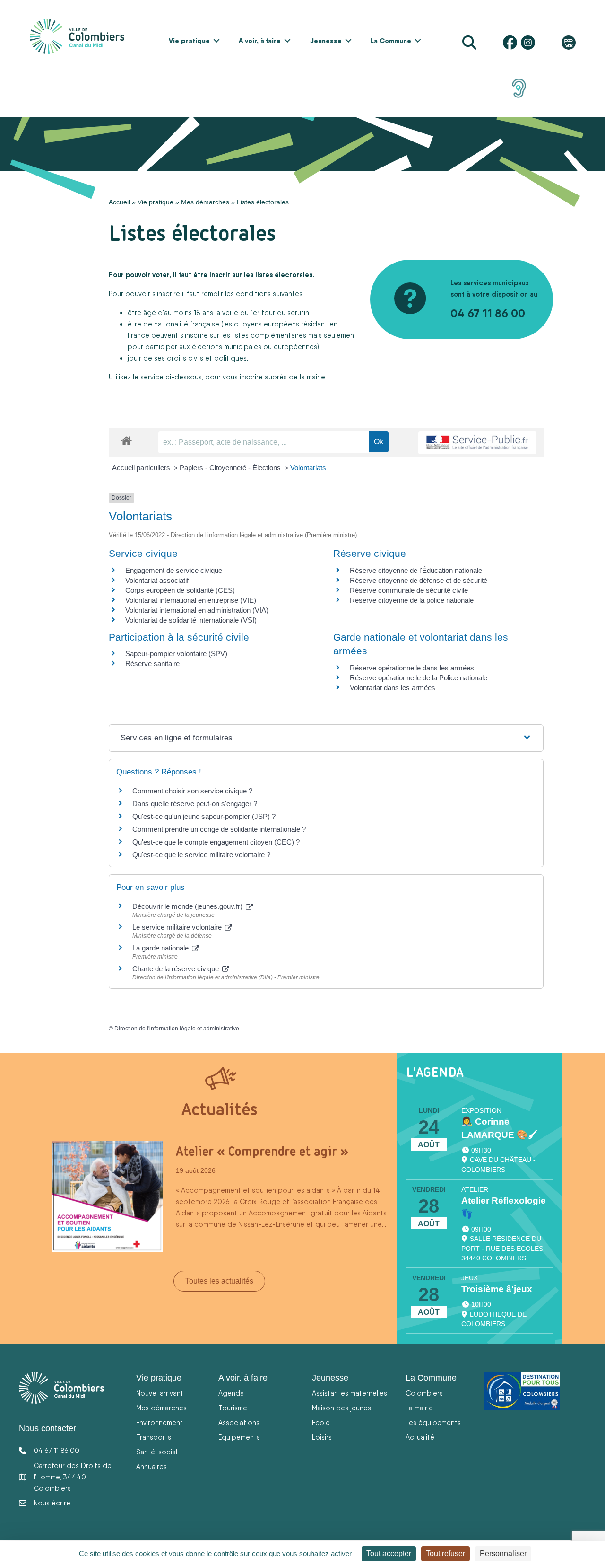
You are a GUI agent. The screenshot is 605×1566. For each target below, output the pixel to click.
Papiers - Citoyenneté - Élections (231, 468)
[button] (216, 40)
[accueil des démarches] (126, 439)
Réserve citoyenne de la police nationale (412, 600)
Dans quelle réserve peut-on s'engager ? (194, 804)
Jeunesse (326, 40)
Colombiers (424, 1393)
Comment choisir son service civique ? (192, 791)
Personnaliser (503, 1553)
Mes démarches (205, 202)
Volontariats (308, 468)
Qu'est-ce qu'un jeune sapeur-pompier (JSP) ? (204, 816)
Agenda (231, 1393)
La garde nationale (161, 948)
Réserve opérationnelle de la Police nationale (418, 678)
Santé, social (156, 1452)
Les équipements (433, 1422)
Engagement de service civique (173, 570)
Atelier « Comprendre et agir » (262, 1151)
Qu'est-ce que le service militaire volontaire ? (201, 855)
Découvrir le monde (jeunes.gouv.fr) (188, 906)
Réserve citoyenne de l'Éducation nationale (416, 570)
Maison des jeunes (341, 1408)
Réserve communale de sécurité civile (409, 590)
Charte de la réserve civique (176, 969)
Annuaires (151, 1466)
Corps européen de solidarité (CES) (180, 590)
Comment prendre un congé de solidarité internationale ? (219, 829)
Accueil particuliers (142, 468)
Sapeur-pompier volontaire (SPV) (176, 654)
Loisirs (322, 1437)
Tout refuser (445, 1553)
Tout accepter (388, 1553)
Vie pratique (189, 40)
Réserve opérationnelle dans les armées (412, 668)
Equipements (239, 1437)
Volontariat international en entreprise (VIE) (190, 600)
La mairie (419, 1408)
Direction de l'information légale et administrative (176, 1028)
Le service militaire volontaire (178, 927)
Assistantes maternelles (349, 1393)
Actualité (420, 1437)
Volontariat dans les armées (392, 688)
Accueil (119, 202)
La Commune (391, 40)
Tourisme (232, 1408)
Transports (153, 1437)
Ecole (321, 1422)
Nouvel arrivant (159, 1393)
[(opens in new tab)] (519, 87)
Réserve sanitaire (152, 664)
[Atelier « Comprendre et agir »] (107, 1196)
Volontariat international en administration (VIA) (196, 610)
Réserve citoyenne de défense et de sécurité (418, 580)
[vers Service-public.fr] (477, 443)
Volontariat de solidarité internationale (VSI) (191, 620)
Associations (238, 1422)
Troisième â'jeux (496, 1289)
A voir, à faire (260, 40)
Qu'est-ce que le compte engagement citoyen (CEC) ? (216, 842)
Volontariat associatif (157, 580)
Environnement (159, 1422)
